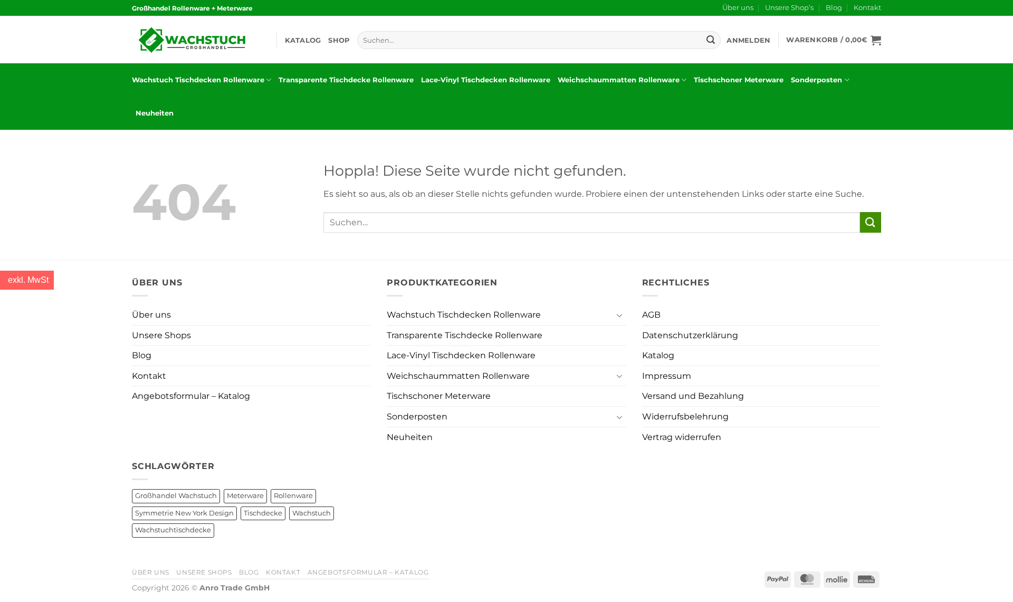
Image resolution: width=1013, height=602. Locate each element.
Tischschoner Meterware (738, 80)
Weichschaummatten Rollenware (619, 80)
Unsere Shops (161, 335)
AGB (651, 315)
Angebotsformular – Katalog (191, 396)
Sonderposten (816, 80)
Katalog (303, 40)
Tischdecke (263, 513)
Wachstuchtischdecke (173, 530)
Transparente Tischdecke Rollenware (346, 80)
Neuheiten (155, 113)
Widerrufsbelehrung (685, 417)
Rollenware (293, 496)
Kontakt (867, 8)
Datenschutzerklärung (690, 335)
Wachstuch (311, 513)
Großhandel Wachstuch (176, 496)
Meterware (245, 496)
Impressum (666, 376)
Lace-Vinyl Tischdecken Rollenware (485, 80)
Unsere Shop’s (789, 8)
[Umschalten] (620, 315)
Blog (834, 8)
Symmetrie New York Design (184, 513)
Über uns (737, 8)
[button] (748, 40)
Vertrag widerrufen (681, 437)
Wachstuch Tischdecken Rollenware (198, 80)
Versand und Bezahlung (693, 396)
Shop (339, 40)
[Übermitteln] (711, 40)
